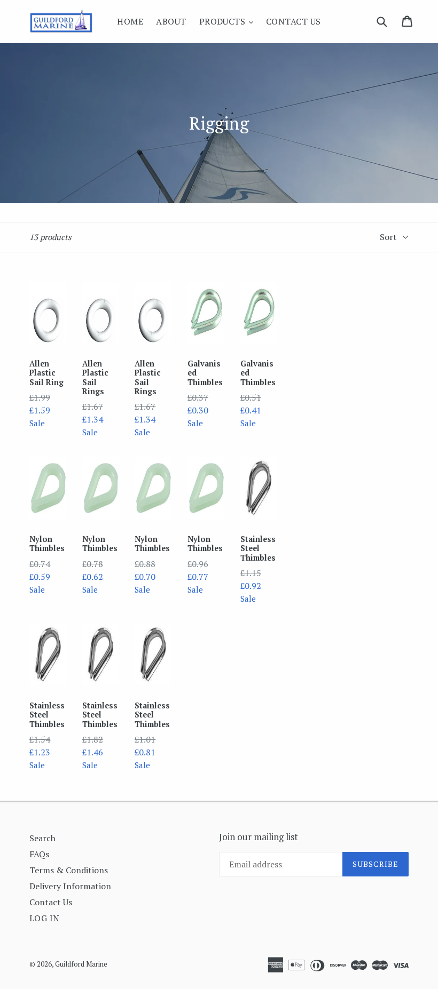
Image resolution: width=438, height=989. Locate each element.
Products (229, 21)
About (171, 21)
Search (42, 838)
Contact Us (293, 21)
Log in (44, 918)
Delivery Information (70, 886)
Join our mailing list (258, 837)
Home (130, 21)
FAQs (39, 854)
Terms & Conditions (68, 870)
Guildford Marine (81, 964)
